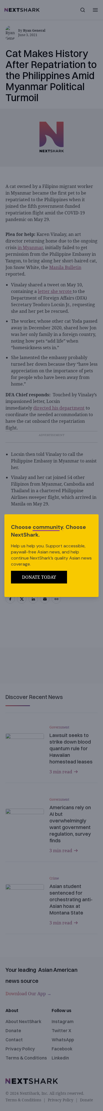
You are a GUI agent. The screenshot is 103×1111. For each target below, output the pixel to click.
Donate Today (39, 577)
